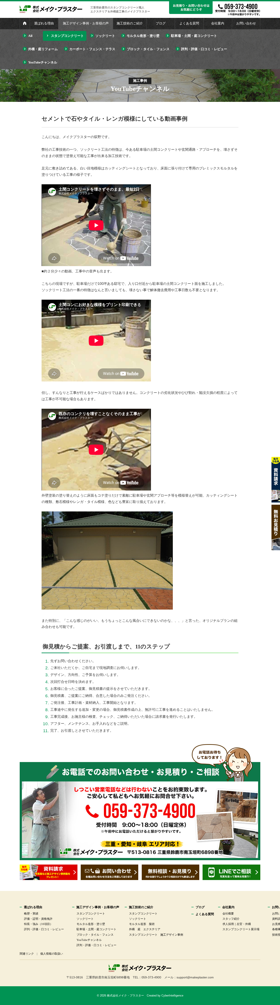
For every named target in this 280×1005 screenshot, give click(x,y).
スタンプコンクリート (67, 36)
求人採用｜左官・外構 (236, 924)
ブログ (161, 23)
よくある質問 (189, 23)
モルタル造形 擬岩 (142, 924)
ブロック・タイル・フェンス (148, 49)
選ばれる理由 (44, 23)
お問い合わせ (246, 23)
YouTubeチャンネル (42, 62)
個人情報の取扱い (51, 953)
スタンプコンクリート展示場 (240, 929)
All (30, 36)
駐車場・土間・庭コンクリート (194, 36)
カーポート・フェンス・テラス (92, 49)
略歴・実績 (31, 913)
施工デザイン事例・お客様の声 (86, 23)
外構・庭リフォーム (43, 49)
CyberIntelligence (172, 995)
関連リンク (27, 953)
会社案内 (217, 23)
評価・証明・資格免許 (38, 918)
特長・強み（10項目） (38, 924)
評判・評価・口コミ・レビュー (204, 49)
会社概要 (228, 913)
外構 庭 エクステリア (144, 929)
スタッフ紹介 (231, 918)
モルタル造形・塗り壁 (143, 36)
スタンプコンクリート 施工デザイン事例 (156, 934)
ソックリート (105, 36)
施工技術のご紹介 (130, 23)
